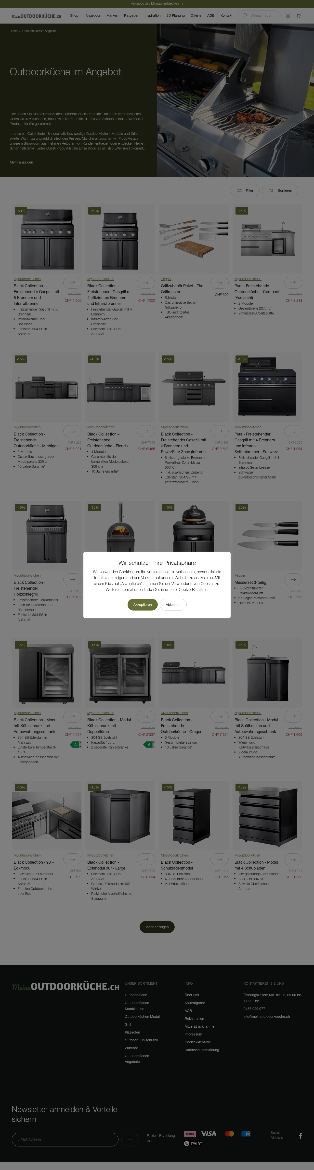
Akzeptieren (142, 605)
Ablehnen (173, 605)
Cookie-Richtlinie (193, 590)
